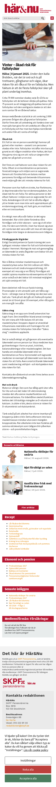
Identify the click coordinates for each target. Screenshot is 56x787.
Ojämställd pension (17, 568)
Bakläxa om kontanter (18, 571)
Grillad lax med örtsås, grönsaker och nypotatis (30, 528)
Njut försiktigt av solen (38, 467)
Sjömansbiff (14, 536)
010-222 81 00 (20, 723)
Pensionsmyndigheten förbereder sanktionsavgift (24, 577)
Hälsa (5, 74)
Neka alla (28, 769)
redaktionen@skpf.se (17, 725)
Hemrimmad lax (16, 526)
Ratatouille (14, 531)
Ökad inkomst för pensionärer (22, 573)
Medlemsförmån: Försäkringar (27, 619)
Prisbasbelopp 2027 (18, 565)
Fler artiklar (28, 507)
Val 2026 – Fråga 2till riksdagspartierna (18, 606)
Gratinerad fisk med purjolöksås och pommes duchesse (29, 545)
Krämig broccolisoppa (19, 541)
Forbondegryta (16, 533)
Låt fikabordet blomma (19, 523)
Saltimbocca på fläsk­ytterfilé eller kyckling (28, 538)
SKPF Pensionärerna (27, 658)
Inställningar (28, 760)
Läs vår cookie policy (36, 750)
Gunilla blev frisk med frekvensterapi (38, 485)
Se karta (11, 720)
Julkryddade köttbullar (19, 548)
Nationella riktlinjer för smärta (38, 453)
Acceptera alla (28, 778)
